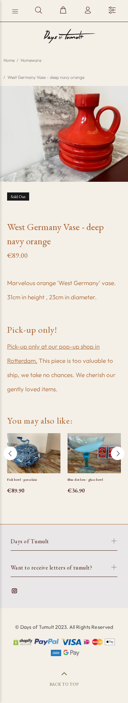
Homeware (31, 60)
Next (121, 134)
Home (9, 60)
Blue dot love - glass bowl (85, 480)
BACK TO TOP (64, 684)
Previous (7, 134)
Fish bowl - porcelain (22, 480)
